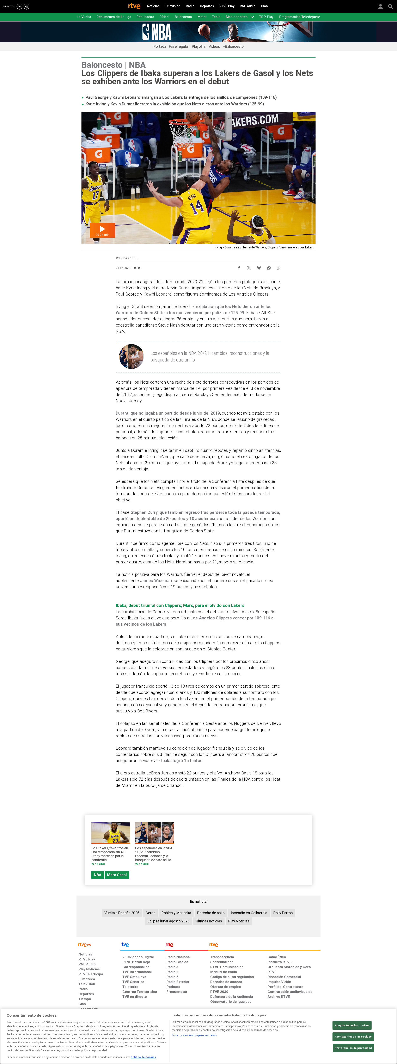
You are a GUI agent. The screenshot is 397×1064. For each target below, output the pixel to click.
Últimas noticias (209, 921)
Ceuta (150, 913)
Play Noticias (239, 921)
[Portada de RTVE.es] (134, 6)
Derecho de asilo (211, 913)
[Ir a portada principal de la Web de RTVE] (98, 944)
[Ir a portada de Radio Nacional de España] (186, 946)
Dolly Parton (283, 913)
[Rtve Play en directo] (19, 6)
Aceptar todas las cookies (352, 1025)
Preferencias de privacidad (353, 1048)
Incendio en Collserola (249, 913)
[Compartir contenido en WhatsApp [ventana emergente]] (269, 267)
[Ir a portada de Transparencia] (264, 946)
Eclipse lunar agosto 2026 (168, 921)
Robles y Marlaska (176, 913)
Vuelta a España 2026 (121, 913)
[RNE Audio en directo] (26, 6)
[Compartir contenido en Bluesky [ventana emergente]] (259, 267)
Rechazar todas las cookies (353, 1036)
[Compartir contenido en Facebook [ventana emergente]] (239, 267)
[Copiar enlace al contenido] (279, 267)
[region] (198, 1036)
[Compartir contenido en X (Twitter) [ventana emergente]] (249, 267)
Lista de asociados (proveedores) (194, 1035)
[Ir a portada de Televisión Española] (142, 946)
